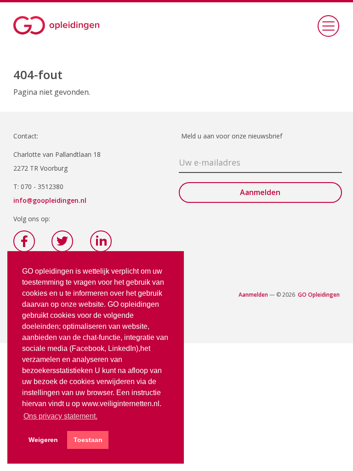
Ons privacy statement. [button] (60, 416)
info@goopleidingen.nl (49, 200)
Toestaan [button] (88, 439)
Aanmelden (253, 295)
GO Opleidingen (319, 295)
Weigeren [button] (43, 439)
